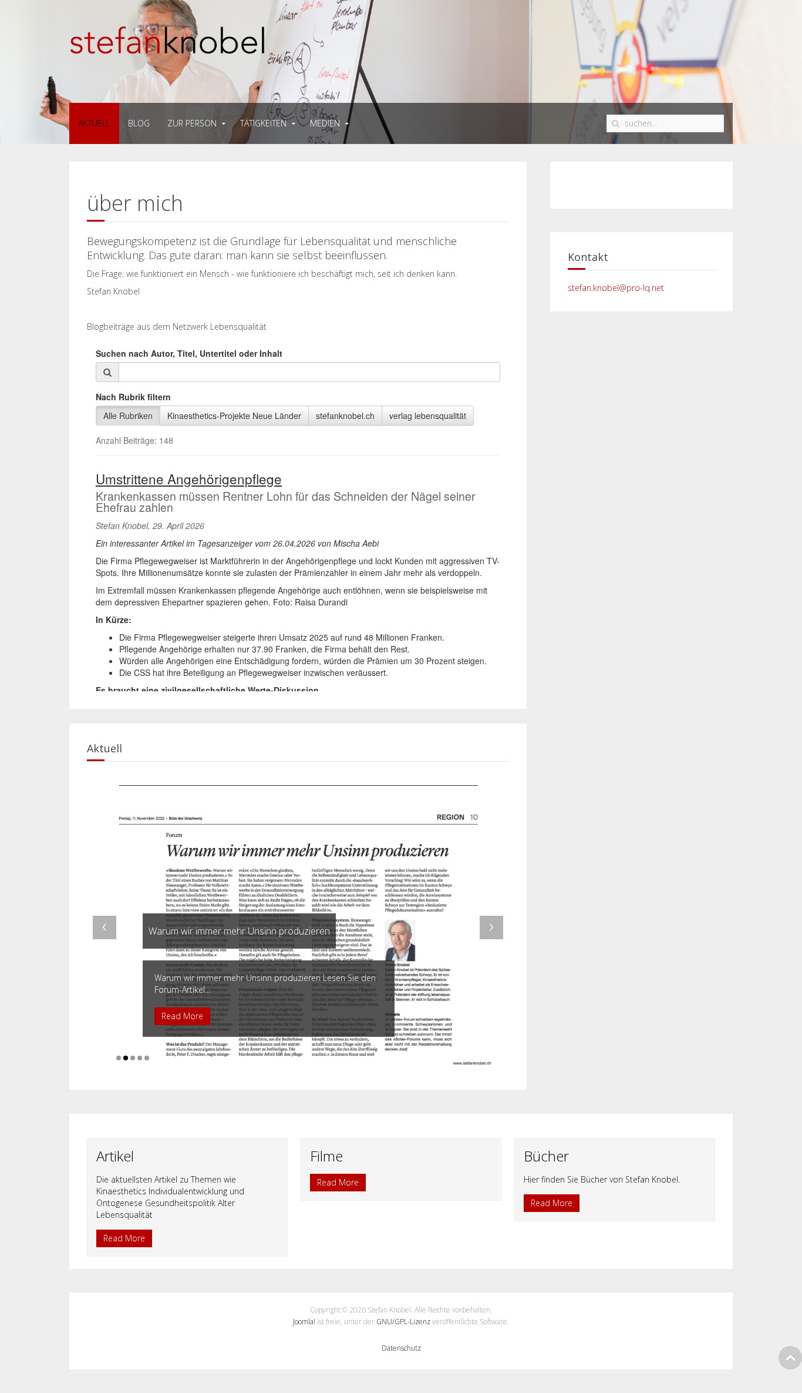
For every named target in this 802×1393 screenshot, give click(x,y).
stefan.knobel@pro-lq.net (616, 287)
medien (325, 123)
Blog (139, 123)
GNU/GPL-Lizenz (403, 1322)
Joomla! (304, 1322)
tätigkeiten (263, 123)
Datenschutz (401, 1348)
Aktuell (94, 123)
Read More (124, 1238)
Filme (326, 1156)
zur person (192, 123)
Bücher (546, 1156)
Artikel (115, 1156)
